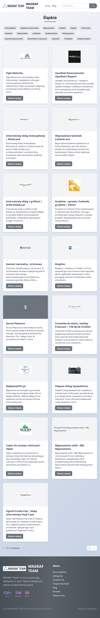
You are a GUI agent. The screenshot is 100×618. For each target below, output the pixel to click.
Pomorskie (85, 28)
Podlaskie (68, 39)
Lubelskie (36, 33)
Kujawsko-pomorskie (29, 28)
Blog (54, 6)
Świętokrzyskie (83, 39)
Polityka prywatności (87, 608)
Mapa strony (59, 595)
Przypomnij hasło (61, 583)
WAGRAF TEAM (32, 6)
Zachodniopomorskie (14, 39)
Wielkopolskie (51, 33)
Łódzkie (62, 28)
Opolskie (8, 33)
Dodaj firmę (58, 579)
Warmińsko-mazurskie (37, 39)
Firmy (47, 6)
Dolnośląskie (10, 28)
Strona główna (59, 572)
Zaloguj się (58, 576)
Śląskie (73, 28)
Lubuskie (55, 39)
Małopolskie (22, 33)
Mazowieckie (48, 28)
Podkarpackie (68, 33)
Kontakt (56, 591)
